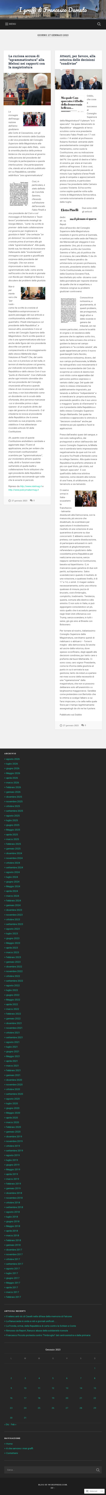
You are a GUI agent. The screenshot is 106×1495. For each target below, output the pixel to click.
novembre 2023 (14, 914)
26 (53, 1408)
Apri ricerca (98, 24)
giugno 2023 (12, 938)
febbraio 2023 (13, 957)
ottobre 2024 (13, 862)
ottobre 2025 (13, 806)
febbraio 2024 (13, 900)
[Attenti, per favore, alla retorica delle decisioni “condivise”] (78, 79)
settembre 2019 (14, 1150)
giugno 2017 (12, 1278)
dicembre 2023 (14, 910)
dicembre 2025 (14, 796)
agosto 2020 (13, 1098)
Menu (12, 23)
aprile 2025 (12, 834)
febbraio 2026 (13, 787)
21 (81, 1398)
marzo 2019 (12, 1179)
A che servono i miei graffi (19, 1448)
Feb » (13, 1424)
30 (11, 1418)
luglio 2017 (12, 1273)
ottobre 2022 (13, 976)
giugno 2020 (12, 1108)
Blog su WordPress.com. (53, 1485)
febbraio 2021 (13, 1070)
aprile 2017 (12, 1287)
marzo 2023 (12, 952)
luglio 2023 (12, 933)
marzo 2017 (12, 1292)
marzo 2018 (12, 1235)
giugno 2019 (12, 1164)
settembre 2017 (14, 1263)
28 (81, 1408)
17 (25, 1398)
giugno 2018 (12, 1221)
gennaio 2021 (13, 1075)
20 (67, 1398)
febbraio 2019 (13, 1183)
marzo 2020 (12, 1122)
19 (53, 1398)
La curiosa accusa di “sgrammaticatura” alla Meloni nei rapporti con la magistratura (26, 61)
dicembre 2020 (14, 1079)
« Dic (6, 1424)
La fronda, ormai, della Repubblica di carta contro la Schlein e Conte (41, 1326)
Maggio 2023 (13, 943)
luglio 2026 (12, 763)
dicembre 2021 (14, 1023)
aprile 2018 (12, 1230)
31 (25, 1418)
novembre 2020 (14, 1084)
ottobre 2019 (13, 1146)
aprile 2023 (12, 947)
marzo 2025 (12, 839)
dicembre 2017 (14, 1249)
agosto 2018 (13, 1212)
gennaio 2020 (13, 1131)
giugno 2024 (12, 881)
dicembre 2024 (14, 853)
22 (95, 1398)
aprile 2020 (12, 1117)
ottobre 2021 (13, 1032)
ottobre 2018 (13, 1202)
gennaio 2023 (13, 962)
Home (9, 1443)
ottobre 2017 (13, 1259)
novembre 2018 (14, 1197)
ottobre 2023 (13, 919)
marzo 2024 (12, 895)
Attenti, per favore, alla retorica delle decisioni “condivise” (77, 59)
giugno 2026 (12, 768)
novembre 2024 (14, 858)
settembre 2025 (14, 810)
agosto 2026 (13, 759)
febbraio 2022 (13, 1013)
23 (11, 1408)
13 (67, 1388)
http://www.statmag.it (31, 486)
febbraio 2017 (13, 1297)
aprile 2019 (12, 1174)
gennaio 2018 (13, 1245)
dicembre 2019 (14, 1136)
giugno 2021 (12, 1051)
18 (39, 1398)
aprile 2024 (12, 891)
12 (53, 1388)
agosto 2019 (13, 1155)
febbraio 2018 (13, 1240)
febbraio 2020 (13, 1127)
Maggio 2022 (13, 999)
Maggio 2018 (13, 1226)
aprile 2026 (12, 778)
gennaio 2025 (13, 848)
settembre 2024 (14, 867)
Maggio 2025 (13, 829)
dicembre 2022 (14, 966)
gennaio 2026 (13, 792)
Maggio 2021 (13, 1056)
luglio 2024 (12, 877)
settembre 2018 (14, 1207)
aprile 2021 (12, 1061)
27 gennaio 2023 (19, 501)
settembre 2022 (14, 980)
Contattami (12, 1453)
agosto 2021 (13, 1042)
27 (67, 1408)
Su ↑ (53, 1488)
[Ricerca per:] (53, 1469)
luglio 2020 (12, 1103)
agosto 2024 (13, 872)
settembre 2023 (14, 924)
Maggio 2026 (13, 773)
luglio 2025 (12, 820)
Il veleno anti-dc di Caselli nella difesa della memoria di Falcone (39, 1316)
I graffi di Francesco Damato (53, 9)
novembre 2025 (14, 801)
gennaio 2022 (13, 1018)
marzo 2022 (12, 1009)
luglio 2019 (12, 1160)
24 (25, 1408)
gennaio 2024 (13, 905)
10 (25, 1388)
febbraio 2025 (13, 844)
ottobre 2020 (13, 1089)
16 (11, 1398)
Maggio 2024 (13, 886)
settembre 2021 (14, 1037)
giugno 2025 (12, 825)
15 (95, 1388)
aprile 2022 (12, 1004)
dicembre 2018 (14, 1193)
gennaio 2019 (13, 1188)
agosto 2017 (13, 1268)
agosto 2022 (13, 985)
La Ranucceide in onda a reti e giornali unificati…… (31, 1321)
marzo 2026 (12, 782)
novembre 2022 (14, 971)
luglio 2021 (12, 1046)
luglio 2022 (12, 990)
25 (39, 1408)
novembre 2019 (14, 1141)
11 (39, 1388)
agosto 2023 (13, 928)
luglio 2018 (12, 1216)
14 (81, 1388)
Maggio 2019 (13, 1169)
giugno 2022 (12, 995)
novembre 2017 (14, 1254)
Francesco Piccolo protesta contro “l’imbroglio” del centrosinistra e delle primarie (48, 1335)
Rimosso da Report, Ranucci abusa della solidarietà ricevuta (37, 1330)
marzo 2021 (12, 1065)
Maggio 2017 (13, 1282)
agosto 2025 (13, 815)
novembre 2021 (14, 1028)
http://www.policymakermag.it (23, 489)
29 (95, 1408)
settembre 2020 (14, 1094)
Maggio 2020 (13, 1112)
